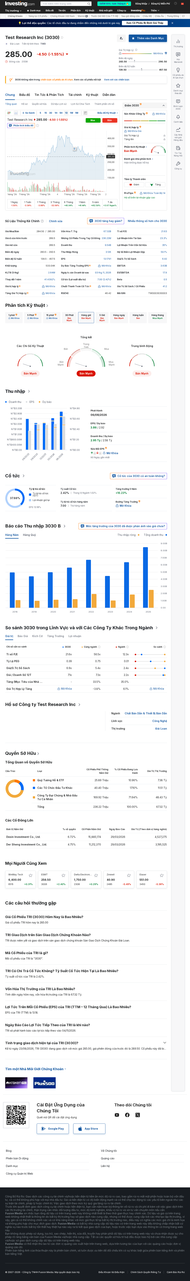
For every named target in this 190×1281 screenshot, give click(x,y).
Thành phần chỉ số (104, 104)
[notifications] (175, 3)
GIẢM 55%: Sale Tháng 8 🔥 (114, 3)
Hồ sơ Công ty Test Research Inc (40, 704)
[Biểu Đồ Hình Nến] (9, 113)
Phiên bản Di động (17, 1158)
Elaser (143, 874)
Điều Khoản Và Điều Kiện (112, 1272)
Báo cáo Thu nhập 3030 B (33, 526)
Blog (9, 1150)
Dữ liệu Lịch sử (58, 104)
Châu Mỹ (147, 16)
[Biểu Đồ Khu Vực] (16, 113)
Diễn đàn (109, 95)
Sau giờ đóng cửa (130, 16)
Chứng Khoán (15, 16)
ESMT (44, 874)
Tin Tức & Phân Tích (49, 95)
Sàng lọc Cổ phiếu (38, 16)
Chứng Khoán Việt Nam (62, 16)
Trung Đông (173, 16)
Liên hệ (105, 1166)
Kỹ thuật (92, 95)
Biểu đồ (24, 95)
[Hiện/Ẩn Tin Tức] (85, 113)
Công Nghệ (159, 721)
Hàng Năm (12, 534)
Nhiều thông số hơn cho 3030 (147, 221)
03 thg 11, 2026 (103, 272)
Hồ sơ (24, 104)
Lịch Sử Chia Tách (80, 104)
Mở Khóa (158, 53)
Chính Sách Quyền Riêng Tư (146, 1272)
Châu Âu (159, 16)
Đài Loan (161, 728)
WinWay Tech (15, 874)
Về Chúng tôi (109, 1150)
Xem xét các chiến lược (116, 79)
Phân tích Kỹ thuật (25, 305)
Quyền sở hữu (39, 104)
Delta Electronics (83, 874)
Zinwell (110, 874)
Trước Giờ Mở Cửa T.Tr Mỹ (104, 16)
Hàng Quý (29, 534)
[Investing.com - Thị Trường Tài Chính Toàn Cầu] (20, 3)
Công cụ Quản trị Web (19, 1173)
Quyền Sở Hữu (20, 753)
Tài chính (75, 95)
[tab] (14, 317)
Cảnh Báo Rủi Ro (176, 1272)
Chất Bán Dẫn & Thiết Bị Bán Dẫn (146, 713)
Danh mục (12, 1166)
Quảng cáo (107, 1158)
